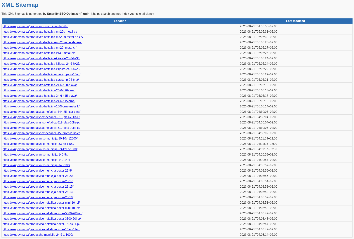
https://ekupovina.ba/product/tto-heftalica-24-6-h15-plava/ (40, 95)
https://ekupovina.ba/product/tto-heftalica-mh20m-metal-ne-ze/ (43, 37)
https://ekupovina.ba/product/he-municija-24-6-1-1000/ (38, 234)
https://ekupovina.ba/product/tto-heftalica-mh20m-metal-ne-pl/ (42, 42)
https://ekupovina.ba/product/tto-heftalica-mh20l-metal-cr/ (39, 47)
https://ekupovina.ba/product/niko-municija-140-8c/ (35, 154)
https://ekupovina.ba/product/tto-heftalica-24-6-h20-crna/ (39, 90)
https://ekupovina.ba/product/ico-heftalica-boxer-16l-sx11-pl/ (41, 224)
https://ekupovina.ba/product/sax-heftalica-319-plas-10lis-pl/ (41, 122)
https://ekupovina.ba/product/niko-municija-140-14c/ (36, 159)
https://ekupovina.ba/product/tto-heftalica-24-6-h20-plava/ (40, 85)
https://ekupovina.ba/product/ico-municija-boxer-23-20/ (38, 175)
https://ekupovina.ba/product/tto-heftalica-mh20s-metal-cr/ (40, 31)
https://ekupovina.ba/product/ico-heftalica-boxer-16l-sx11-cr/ (41, 229)
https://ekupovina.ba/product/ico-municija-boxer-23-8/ (37, 170)
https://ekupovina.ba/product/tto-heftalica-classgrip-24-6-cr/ (41, 79)
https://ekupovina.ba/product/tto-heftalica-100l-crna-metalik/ (41, 106)
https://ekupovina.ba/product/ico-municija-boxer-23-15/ (38, 186)
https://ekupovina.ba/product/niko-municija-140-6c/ (35, 26)
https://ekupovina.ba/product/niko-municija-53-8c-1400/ (38, 143)
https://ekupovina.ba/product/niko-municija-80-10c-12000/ (40, 138)
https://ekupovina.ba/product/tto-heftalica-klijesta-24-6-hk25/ (41, 63)
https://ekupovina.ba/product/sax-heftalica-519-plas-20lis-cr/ (41, 117)
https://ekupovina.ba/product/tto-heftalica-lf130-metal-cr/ (39, 53)
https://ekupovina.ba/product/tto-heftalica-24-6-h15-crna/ (39, 101)
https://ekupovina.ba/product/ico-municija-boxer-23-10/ (38, 197)
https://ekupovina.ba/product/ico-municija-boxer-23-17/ (38, 181)
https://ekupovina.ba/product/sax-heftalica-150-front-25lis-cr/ (41, 133)
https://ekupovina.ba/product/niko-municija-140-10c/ (36, 165)
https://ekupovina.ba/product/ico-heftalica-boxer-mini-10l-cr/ (41, 208)
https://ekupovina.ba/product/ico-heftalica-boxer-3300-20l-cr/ (42, 218)
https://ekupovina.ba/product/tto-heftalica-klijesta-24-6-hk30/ (41, 58)
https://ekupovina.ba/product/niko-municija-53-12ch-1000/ (40, 149)
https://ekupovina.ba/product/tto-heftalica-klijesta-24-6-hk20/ (41, 69)
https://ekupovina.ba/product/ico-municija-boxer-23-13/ (38, 191)
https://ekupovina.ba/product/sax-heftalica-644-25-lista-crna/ (41, 111)
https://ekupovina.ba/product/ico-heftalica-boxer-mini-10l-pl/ (41, 202)
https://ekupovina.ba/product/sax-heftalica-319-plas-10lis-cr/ (41, 127)
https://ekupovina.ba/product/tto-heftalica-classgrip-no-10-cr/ (41, 74)
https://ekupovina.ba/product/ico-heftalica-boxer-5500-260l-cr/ (42, 213)
